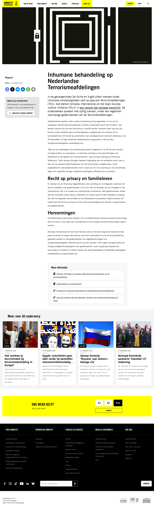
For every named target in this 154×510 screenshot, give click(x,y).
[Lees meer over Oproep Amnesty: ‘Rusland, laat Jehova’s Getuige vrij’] (96, 353)
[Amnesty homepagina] (11, 3)
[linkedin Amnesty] (27, 483)
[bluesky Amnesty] (33, 483)
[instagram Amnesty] (10, 483)
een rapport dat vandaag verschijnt (100, 107)
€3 (99, 402)
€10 (118, 402)
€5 (108, 402)
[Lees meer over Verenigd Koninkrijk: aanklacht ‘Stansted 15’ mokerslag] (133, 353)
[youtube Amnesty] (21, 483)
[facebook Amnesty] (4, 483)
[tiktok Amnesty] (15, 483)
